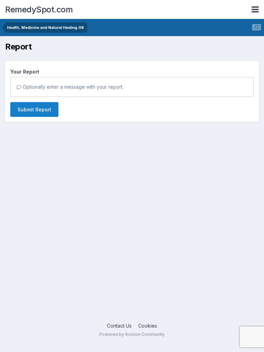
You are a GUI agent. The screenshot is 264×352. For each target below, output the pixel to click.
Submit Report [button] (34, 109)
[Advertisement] (132, 239)
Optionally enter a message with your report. (72, 87)
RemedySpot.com (39, 9)
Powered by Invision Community (132, 334)
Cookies (147, 326)
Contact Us (119, 326)
